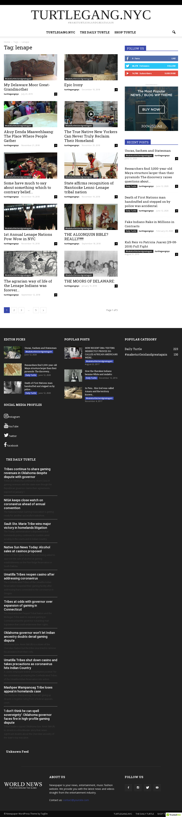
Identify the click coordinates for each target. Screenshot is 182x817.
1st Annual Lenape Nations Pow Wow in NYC (28, 236)
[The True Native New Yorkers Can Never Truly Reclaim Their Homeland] (91, 114)
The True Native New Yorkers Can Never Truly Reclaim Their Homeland (90, 136)
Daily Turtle (131, 186)
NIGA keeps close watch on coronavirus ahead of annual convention (24, 504)
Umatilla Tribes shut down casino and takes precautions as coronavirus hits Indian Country (30, 664)
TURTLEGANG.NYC (103, 2)
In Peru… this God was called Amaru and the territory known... (99, 391)
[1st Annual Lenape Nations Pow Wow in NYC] (30, 217)
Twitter (13, 436)
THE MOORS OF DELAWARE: (89, 281)
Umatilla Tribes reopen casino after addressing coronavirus (29, 576)
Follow (171, 65)
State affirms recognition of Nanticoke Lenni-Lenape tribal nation (89, 187)
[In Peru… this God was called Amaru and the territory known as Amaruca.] (73, 392)
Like (174, 58)
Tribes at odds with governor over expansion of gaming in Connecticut (28, 605)
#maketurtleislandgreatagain (18, 78)
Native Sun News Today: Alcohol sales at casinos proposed (27, 549)
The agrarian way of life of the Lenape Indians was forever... (28, 285)
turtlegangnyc (11, 94)
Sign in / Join (86, 2)
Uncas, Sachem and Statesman (148, 151)
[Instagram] (163, 2)
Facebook (12, 445)
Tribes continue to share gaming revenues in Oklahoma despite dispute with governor (27, 473)
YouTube (13, 426)
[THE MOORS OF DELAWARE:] (91, 264)
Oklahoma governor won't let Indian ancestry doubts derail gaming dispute (29, 636)
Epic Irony (73, 84)
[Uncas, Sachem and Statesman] (13, 352)
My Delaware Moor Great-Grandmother (27, 87)
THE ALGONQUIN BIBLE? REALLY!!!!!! (86, 236)
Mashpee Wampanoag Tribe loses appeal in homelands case (28, 689)
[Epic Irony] (91, 67)
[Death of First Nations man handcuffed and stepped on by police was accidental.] (13, 387)
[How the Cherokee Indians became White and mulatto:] (73, 375)
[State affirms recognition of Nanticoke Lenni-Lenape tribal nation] (91, 165)
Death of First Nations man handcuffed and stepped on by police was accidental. (147, 201)
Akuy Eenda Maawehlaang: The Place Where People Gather (29, 136)
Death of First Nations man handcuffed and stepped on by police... (40, 386)
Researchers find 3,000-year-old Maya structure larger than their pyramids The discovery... (41, 368)
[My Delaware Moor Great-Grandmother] (30, 67)
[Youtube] (175, 2)
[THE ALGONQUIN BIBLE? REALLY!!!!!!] (91, 217)
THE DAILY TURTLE (124, 2)
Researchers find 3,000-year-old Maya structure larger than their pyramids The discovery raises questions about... (149, 174)
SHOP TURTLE (142, 2)
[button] (174, 32)
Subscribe (170, 73)
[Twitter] (169, 2)
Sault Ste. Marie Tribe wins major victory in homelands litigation (27, 526)
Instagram (14, 416)
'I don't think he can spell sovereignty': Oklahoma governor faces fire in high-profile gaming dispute (28, 716)
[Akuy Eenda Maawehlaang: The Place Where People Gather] (30, 114)
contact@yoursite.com (76, 800)
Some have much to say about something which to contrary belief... (27, 187)
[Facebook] (157, 2)
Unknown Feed (17, 751)
